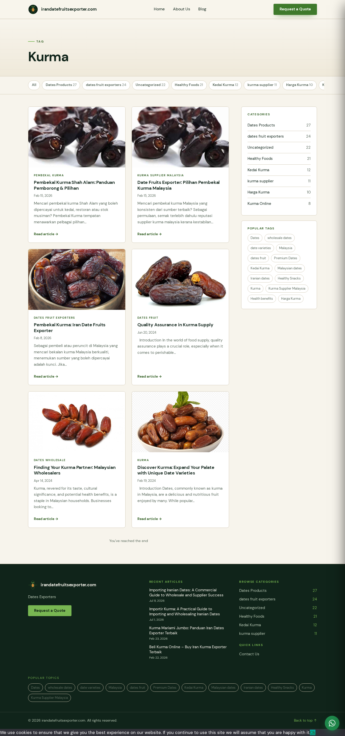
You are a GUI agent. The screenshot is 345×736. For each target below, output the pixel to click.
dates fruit (258, 258)
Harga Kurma (299, 85)
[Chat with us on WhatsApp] (332, 723)
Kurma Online (279, 203)
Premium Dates (285, 258)
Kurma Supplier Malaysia (286, 288)
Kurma (255, 288)
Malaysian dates (290, 268)
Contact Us (249, 654)
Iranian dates (260, 278)
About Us (181, 9)
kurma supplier (262, 85)
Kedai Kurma (225, 85)
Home (159, 9)
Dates (255, 238)
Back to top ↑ (305, 720)
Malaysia (285, 248)
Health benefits (262, 298)
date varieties (261, 248)
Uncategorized (150, 85)
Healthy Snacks (289, 278)
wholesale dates (279, 238)
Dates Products (61, 85)
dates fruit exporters (106, 85)
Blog (202, 9)
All (34, 85)
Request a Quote (295, 9)
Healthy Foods (189, 85)
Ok (312, 732)
